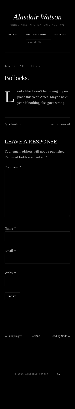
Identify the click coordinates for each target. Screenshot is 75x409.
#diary (35, 66)
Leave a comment (59, 124)
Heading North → (60, 336)
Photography (36, 34)
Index (36, 335)
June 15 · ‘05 (14, 66)
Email (10, 251)
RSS (58, 374)
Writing (60, 34)
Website (10, 273)
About (13, 34)
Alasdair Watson (37, 17)
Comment (13, 167)
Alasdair (15, 124)
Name (10, 228)
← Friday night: (13, 336)
